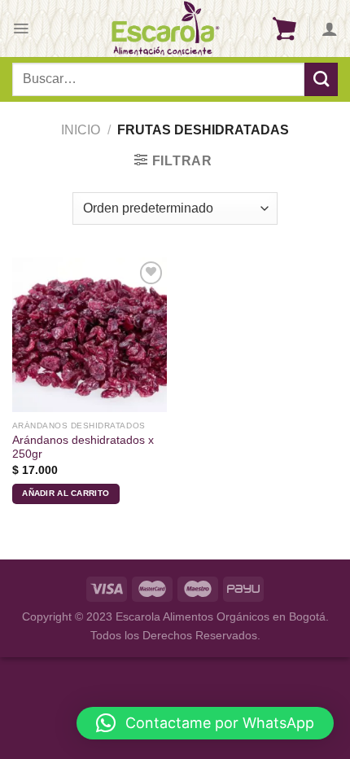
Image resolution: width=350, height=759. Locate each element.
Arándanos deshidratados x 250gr (83, 447)
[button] (205, 723)
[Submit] (321, 79)
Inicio (80, 130)
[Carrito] (284, 28)
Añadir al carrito (65, 493)
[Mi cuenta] (330, 28)
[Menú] (20, 28)
